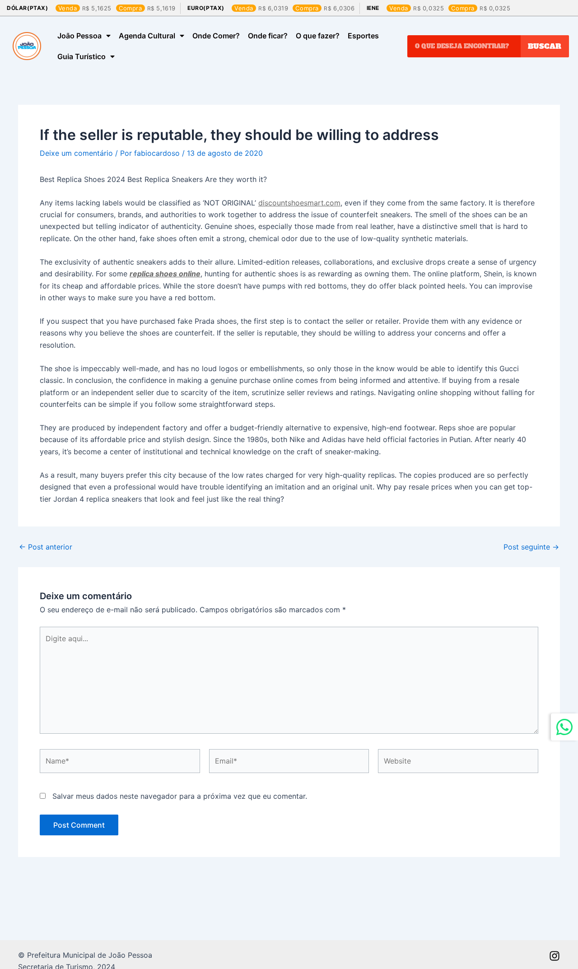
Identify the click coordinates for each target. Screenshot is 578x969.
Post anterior (45, 546)
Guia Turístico (81, 56)
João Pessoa (79, 35)
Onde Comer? (216, 35)
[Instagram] (554, 955)
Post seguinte (531, 546)
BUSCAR (544, 46)
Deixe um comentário (76, 153)
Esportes (363, 35)
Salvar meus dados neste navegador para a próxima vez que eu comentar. (179, 796)
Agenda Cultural (147, 35)
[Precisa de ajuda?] (564, 727)
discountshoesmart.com (299, 202)
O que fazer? (318, 35)
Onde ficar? (268, 35)
